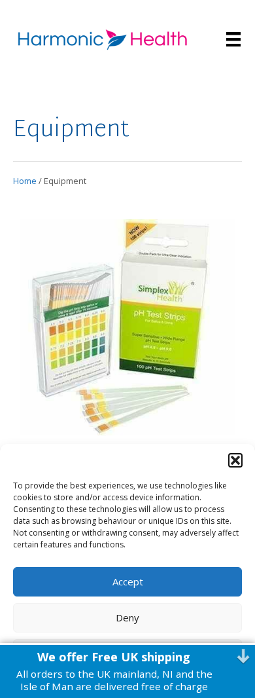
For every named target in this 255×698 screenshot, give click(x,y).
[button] (235, 460)
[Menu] (233, 39)
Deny (127, 617)
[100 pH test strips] (127, 414)
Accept (127, 581)
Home (25, 181)
